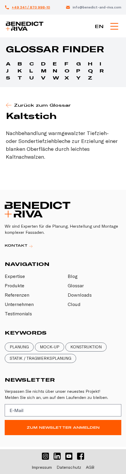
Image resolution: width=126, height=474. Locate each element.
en (99, 26)
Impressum (42, 467)
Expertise (15, 276)
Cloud (74, 304)
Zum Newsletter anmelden (63, 427)
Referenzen (17, 295)
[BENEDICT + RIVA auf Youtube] (68, 456)
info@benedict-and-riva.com (97, 7)
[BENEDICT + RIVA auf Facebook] (80, 456)
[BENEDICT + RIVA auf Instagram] (45, 456)
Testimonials (18, 313)
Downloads (80, 295)
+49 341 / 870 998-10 (31, 7)
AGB (90, 467)
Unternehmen (19, 304)
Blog (73, 276)
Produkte (14, 285)
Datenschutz (69, 467)
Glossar (76, 285)
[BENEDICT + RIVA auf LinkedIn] (57, 456)
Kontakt (17, 245)
